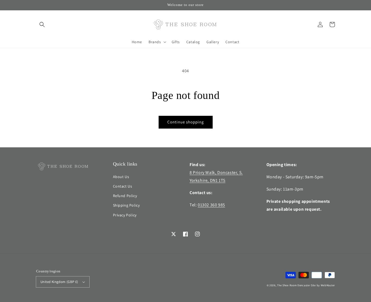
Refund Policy (125, 195)
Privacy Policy (125, 215)
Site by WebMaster (323, 285)
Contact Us (122, 186)
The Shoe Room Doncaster (293, 285)
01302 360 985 (211, 205)
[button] (42, 24)
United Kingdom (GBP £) (59, 281)
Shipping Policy (126, 205)
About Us (121, 176)
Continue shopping (185, 121)
